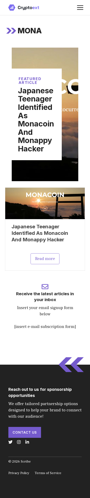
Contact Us (25, 432)
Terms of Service (48, 473)
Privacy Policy (18, 473)
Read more (45, 258)
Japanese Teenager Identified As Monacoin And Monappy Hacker (36, 119)
